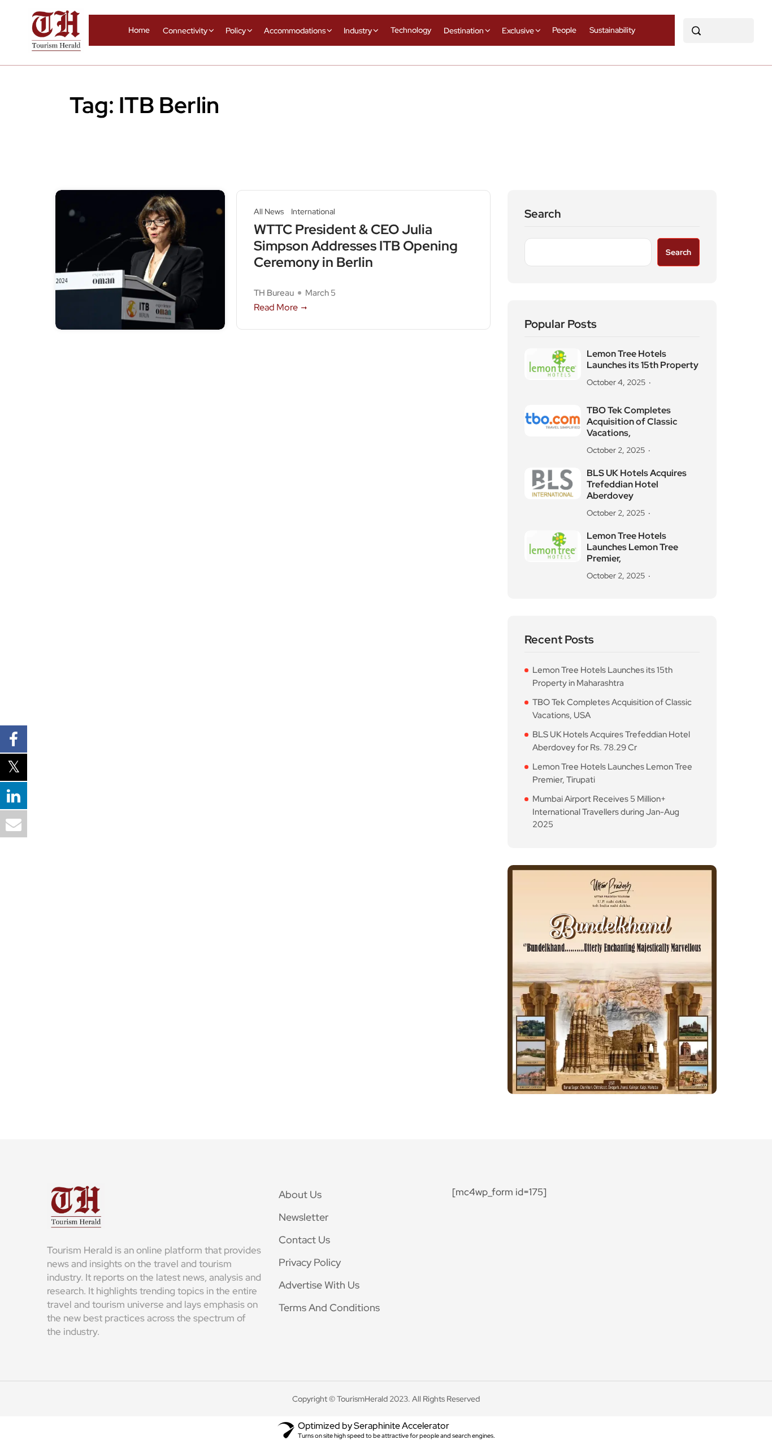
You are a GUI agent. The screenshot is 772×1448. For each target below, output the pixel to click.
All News (269, 212)
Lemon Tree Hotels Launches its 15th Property (643, 359)
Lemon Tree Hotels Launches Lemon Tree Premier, (632, 547)
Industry (358, 30)
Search (542, 214)
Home (139, 30)
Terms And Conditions (329, 1307)
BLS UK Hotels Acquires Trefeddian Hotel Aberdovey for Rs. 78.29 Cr (611, 741)
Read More (276, 307)
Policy (235, 30)
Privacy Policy (310, 1262)
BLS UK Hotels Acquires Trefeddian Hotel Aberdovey (637, 485)
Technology (411, 30)
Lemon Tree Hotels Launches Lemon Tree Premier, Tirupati (612, 773)
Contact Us (304, 1239)
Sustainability (612, 30)
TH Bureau (274, 293)
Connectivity (185, 30)
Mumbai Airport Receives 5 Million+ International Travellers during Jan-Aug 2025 (605, 811)
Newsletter (303, 1217)
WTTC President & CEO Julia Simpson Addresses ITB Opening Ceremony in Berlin (356, 246)
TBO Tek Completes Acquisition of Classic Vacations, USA (612, 709)
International (313, 212)
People (564, 30)
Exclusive (518, 30)
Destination (464, 30)
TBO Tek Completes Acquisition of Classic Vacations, (632, 422)
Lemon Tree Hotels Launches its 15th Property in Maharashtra (602, 676)
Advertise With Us (319, 1284)
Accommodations (295, 30)
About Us (300, 1194)
